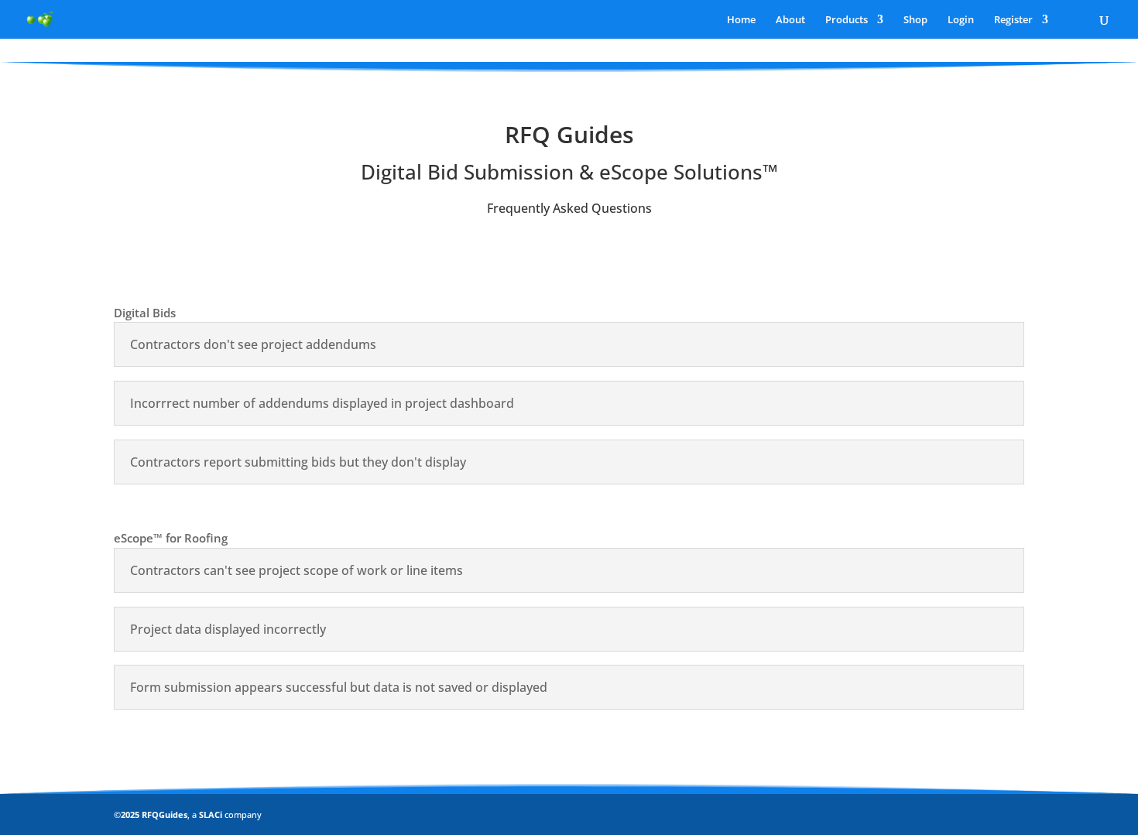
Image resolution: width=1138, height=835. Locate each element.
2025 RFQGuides (154, 814)
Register (1013, 20)
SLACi (212, 814)
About (790, 20)
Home (741, 20)
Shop (915, 20)
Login (961, 20)
